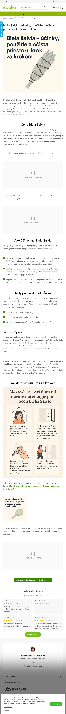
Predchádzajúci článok (25, 580)
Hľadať (44, 7)
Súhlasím (57, 704)
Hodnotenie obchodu (33, 591)
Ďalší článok (44, 580)
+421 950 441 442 (54, 7)
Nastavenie (6, 710)
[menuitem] (7, 14)
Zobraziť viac (33, 634)
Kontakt (5, 2)
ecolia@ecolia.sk (34, 663)
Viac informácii (8, 707)
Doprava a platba (14, 2)
